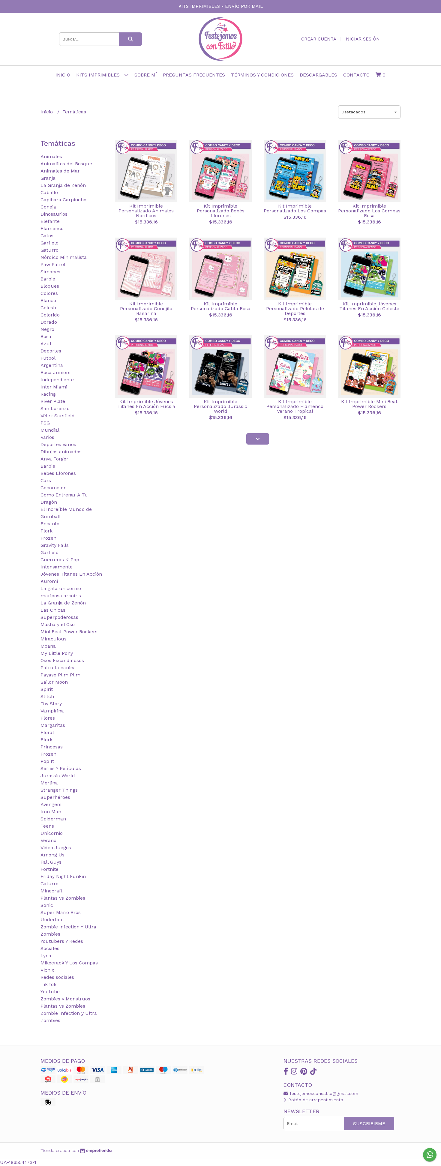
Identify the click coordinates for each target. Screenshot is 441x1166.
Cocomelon (53, 487)
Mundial (49, 430)
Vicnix (47, 970)
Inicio (63, 75)
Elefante (50, 221)
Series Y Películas (60, 768)
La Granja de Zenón (63, 185)
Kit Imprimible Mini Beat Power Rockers (369, 404)
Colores (49, 293)
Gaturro (49, 250)
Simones (50, 271)
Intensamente (56, 567)
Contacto (356, 75)
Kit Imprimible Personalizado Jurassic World (220, 406)
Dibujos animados (61, 451)
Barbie (47, 279)
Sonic (46, 905)
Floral (47, 732)
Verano (48, 840)
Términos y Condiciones (262, 75)
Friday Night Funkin (63, 876)
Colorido (50, 315)
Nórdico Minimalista (63, 257)
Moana (48, 646)
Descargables (318, 75)
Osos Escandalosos (62, 660)
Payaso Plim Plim (60, 675)
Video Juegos (55, 847)
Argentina (51, 365)
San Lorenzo (55, 408)
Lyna (45, 955)
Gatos (46, 235)
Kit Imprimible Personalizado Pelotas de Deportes (295, 308)
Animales (51, 156)
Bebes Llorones (58, 473)
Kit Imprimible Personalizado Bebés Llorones (220, 210)
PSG (45, 423)
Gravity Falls (54, 545)
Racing (48, 394)
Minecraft (51, 891)
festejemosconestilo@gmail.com (323, 1093)
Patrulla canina (58, 667)
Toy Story (51, 703)
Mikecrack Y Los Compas (69, 963)
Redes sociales (57, 977)
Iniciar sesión (362, 39)
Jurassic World (57, 775)
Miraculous (53, 639)
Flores (47, 718)
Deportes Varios (58, 444)
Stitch (47, 696)
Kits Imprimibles (98, 75)
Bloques (49, 286)
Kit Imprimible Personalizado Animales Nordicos (146, 210)
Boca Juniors (55, 372)
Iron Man (50, 811)
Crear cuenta (318, 39)
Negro (47, 329)
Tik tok (48, 984)
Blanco (48, 300)
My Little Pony (56, 653)
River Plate (52, 401)
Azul (45, 343)
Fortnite (49, 869)
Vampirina (52, 711)
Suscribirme (369, 1123)
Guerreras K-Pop (59, 559)
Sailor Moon (54, 682)
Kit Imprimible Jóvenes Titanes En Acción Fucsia (146, 404)
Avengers (51, 804)
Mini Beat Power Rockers (69, 631)
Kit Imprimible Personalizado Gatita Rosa (220, 306)
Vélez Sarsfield (57, 415)
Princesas (51, 747)
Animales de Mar (60, 171)
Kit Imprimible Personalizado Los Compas (295, 208)
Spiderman (53, 819)
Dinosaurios (54, 214)
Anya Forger (54, 459)
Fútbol (48, 358)
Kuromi (49, 581)
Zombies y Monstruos (65, 999)
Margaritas (52, 725)
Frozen (48, 538)
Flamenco (52, 228)
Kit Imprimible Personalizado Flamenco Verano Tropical (294, 406)
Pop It (47, 761)
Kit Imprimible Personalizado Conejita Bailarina (146, 308)
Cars (45, 480)
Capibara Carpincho (63, 199)
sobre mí (145, 75)
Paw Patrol (52, 264)
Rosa (45, 336)
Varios (47, 437)
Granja (48, 178)
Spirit (46, 689)
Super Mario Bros (60, 912)
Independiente (57, 379)
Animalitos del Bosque (66, 163)
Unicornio (51, 833)
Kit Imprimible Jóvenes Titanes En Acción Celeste (369, 306)
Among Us (52, 855)
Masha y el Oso (57, 624)
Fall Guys (51, 862)
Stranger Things (59, 790)
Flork (46, 531)
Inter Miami (53, 387)
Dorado (48, 322)
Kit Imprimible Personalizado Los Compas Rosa (369, 210)
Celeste (49, 307)
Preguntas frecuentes (194, 75)
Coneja (48, 207)
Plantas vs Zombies (62, 898)
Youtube (50, 991)
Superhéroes (55, 797)
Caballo (49, 192)
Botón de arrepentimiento (315, 1099)
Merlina (49, 783)
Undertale (52, 919)
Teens (47, 826)
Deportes (50, 351)
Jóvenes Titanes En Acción (71, 574)
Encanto (49, 523)
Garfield (49, 243)
